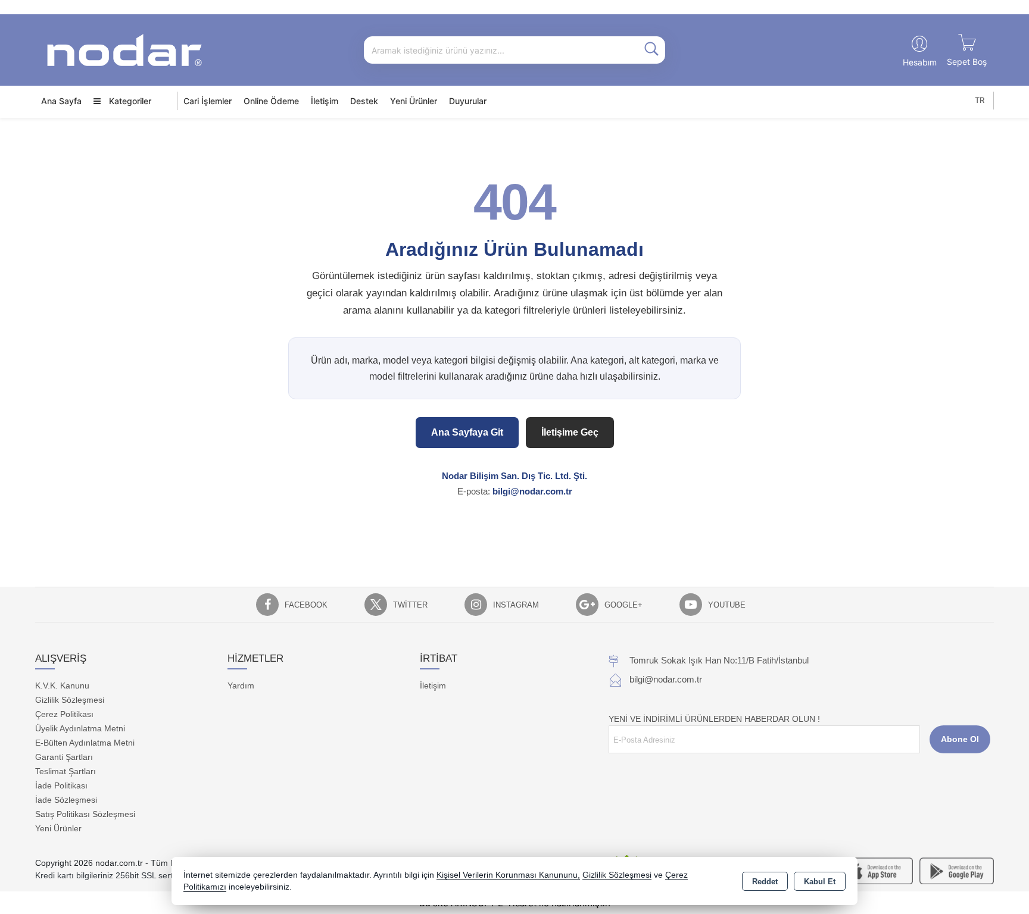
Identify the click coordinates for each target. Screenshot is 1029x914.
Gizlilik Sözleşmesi (69, 700)
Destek (364, 101)
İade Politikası (61, 785)
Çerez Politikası (64, 714)
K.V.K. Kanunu (62, 685)
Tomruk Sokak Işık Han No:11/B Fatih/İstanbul (719, 660)
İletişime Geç (569, 432)
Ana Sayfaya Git (467, 432)
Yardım (240, 685)
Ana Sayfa (61, 101)
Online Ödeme (271, 101)
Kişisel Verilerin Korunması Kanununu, (508, 875)
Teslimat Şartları (65, 771)
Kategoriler (129, 101)
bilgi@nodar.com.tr (532, 491)
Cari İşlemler (207, 101)
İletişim (324, 101)
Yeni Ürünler (58, 828)
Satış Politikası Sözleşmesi (85, 814)
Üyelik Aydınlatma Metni (80, 728)
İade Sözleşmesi (66, 800)
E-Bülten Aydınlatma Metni (85, 742)
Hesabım (920, 62)
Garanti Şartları (64, 757)
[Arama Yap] (651, 50)
